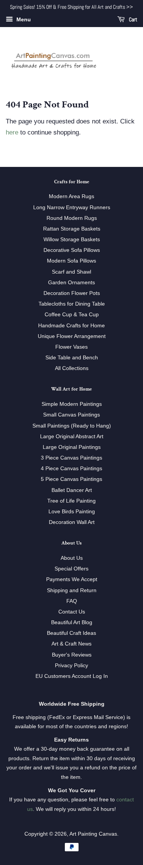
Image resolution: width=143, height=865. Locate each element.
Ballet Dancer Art (71, 490)
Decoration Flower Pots (71, 293)
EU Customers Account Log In (71, 676)
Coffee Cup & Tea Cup (72, 314)
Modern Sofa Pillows (71, 261)
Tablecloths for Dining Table (72, 304)
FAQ (71, 601)
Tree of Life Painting (71, 501)
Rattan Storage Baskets (71, 229)
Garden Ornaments (71, 282)
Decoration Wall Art (72, 522)
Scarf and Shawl (71, 272)
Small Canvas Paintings (71, 415)
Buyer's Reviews (72, 655)
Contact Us (71, 612)
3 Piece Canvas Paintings (71, 458)
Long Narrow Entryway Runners (71, 207)
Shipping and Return (71, 590)
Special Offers (71, 568)
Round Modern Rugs (72, 218)
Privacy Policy (71, 665)
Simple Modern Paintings (72, 404)
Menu (23, 19)
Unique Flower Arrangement (72, 336)
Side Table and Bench (71, 357)
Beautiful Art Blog (71, 622)
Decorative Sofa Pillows (71, 250)
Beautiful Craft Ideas (71, 633)
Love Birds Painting (71, 511)
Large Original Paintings (72, 447)
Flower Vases (71, 347)
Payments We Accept (71, 579)
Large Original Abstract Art (71, 436)
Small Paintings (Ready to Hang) (71, 426)
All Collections (71, 368)
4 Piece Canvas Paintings (71, 468)
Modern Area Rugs (71, 196)
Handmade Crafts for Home (71, 325)
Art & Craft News (71, 644)
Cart (132, 19)
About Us (72, 558)
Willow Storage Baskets (71, 239)
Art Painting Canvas (93, 834)
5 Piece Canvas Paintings (71, 479)
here (12, 132)
